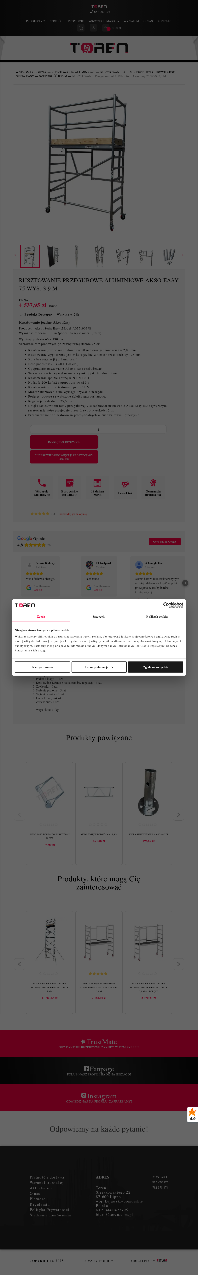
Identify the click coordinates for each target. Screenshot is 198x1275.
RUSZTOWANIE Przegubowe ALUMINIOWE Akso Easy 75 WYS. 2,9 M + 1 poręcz (148, 987)
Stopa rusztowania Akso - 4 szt (148, 834)
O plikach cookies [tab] (157, 616)
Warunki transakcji (47, 1182)
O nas (148, 21)
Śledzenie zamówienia (50, 1215)
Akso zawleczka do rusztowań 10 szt (50, 836)
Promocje (76, 21)
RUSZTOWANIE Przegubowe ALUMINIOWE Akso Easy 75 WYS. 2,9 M (99, 987)
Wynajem (131, 21)
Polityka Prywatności (49, 1209)
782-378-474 (160, 1187)
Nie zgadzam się (42, 667)
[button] (13, 583)
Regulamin (40, 1204)
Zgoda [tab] (41, 616)
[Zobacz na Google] (29, 565)
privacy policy (97, 1260)
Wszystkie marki (103, 21)
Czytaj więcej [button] (143, 592)
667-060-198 (102, 12)
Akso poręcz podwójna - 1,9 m (99, 834)
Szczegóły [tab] (99, 616)
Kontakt (164, 21)
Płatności (38, 1198)
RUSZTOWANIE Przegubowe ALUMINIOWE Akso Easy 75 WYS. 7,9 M (49, 987)
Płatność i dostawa (47, 1177)
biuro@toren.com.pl (114, 1214)
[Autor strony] (162, 1260)
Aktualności (41, 1188)
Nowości (56, 21)
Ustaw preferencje (96, 667)
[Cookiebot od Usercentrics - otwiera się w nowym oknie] (166, 605)
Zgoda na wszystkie (155, 667)
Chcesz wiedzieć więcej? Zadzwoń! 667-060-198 (64, 457)
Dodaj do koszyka (64, 442)
